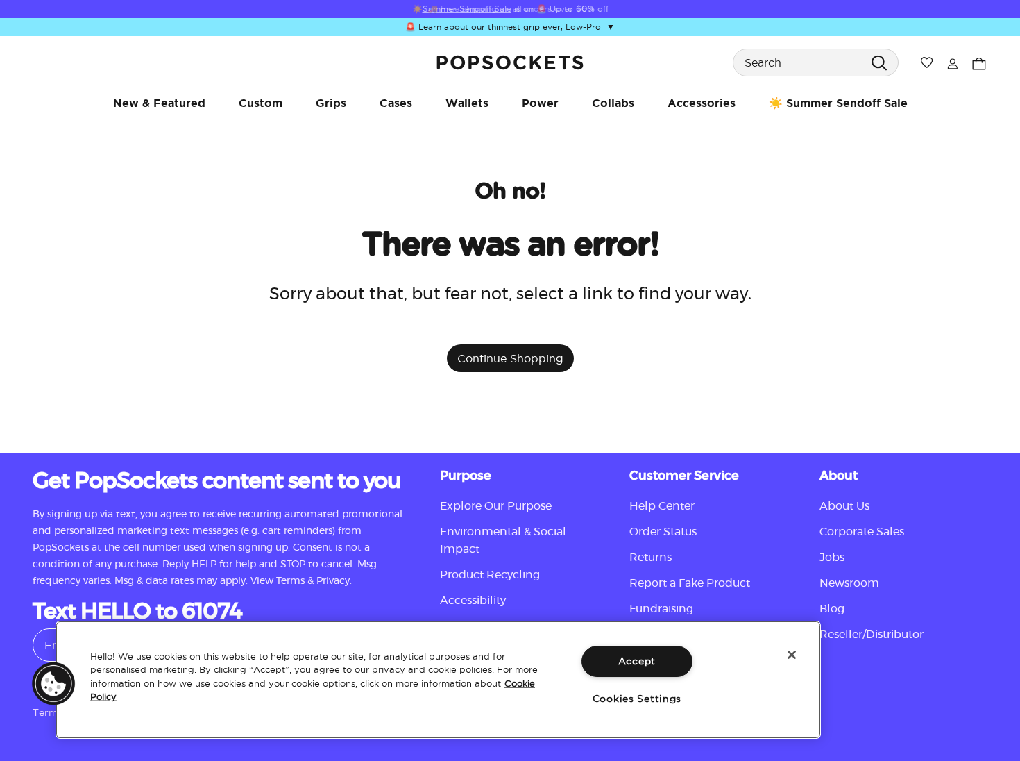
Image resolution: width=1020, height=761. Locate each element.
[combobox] (816, 62)
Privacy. (334, 581)
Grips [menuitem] (331, 103)
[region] (438, 680)
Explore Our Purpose (496, 506)
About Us (844, 506)
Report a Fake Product (689, 583)
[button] (53, 683)
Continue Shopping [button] (510, 358)
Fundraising (661, 608)
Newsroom (849, 583)
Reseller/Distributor (871, 634)
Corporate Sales (861, 531)
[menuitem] (159, 103)
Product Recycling (490, 574)
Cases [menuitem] (396, 103)
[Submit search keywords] (878, 62)
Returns (650, 557)
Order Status (663, 531)
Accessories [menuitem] (702, 103)
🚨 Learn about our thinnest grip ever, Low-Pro (510, 27)
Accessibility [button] (473, 600)
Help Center (662, 506)
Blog (831, 608)
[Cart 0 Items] (979, 62)
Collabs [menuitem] (613, 103)
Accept (637, 661)
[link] (510, 62)
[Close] (791, 654)
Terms (290, 581)
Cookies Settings (637, 698)
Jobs (831, 557)
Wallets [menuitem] (466, 103)
